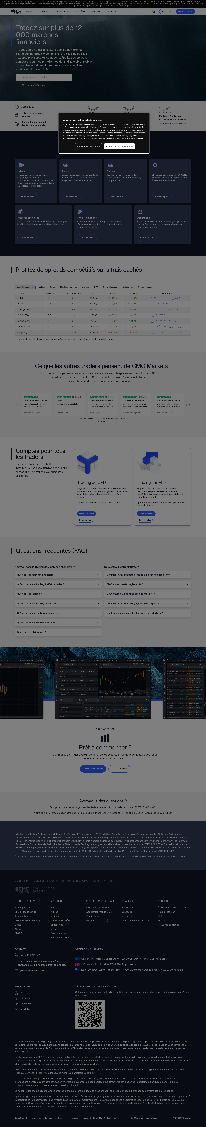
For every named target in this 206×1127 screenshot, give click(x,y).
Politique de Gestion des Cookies (130, 138)
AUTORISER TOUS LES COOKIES (119, 146)
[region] (104, 133)
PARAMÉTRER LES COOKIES (89, 146)
